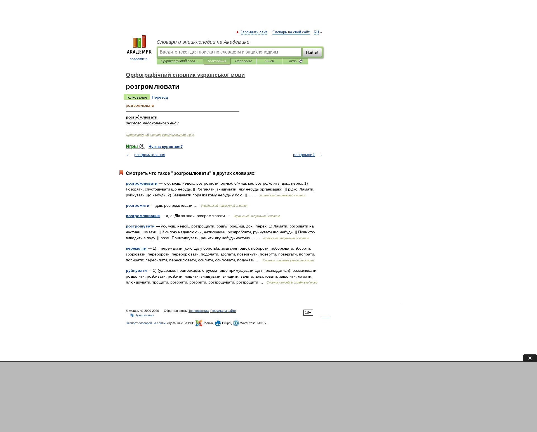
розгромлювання (149, 154)
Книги (269, 61)
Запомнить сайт (254, 32)
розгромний (304, 154)
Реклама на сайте (223, 310)
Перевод (160, 97)
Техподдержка (199, 310)
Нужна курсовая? (166, 146)
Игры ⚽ (295, 61)
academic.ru (139, 59)
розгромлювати (141, 183)
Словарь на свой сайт (291, 32)
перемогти (136, 248)
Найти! (312, 52)
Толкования (216, 61)
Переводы (243, 61)
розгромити (137, 205)
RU (316, 32)
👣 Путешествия (142, 315)
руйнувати (136, 270)
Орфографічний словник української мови (180, 61)
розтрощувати (140, 226)
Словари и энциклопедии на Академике (203, 42)
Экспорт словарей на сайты (146, 323)
